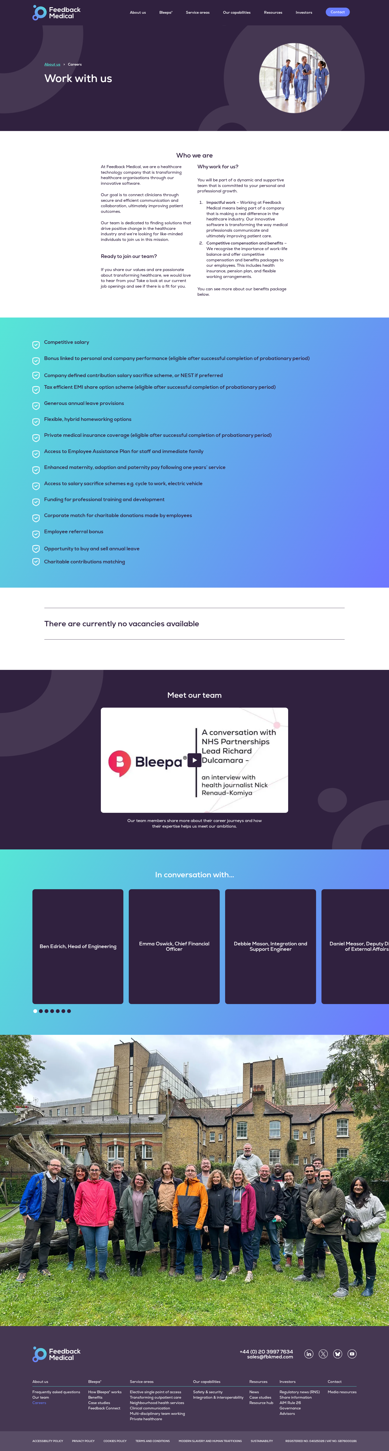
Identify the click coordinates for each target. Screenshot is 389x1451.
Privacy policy (83, 1441)
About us (138, 12)
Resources (273, 12)
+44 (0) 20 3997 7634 (266, 1351)
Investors (304, 12)
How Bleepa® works (105, 1392)
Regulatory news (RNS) (300, 1392)
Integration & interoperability (218, 1397)
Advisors (287, 1413)
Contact (338, 12)
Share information (296, 1397)
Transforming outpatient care (155, 1397)
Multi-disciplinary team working (157, 1413)
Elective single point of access (155, 1392)
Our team (40, 1397)
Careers (39, 1402)
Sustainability (262, 1441)
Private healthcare (146, 1419)
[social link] (308, 1353)
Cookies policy (115, 1441)
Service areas (198, 12)
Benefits (95, 1397)
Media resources (342, 1392)
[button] (35, 1011)
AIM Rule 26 (290, 1402)
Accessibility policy (47, 1441)
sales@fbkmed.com (270, 1356)
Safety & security (208, 1392)
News (254, 1392)
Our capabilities (237, 12)
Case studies (99, 1402)
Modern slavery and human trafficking (210, 1441)
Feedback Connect (104, 1408)
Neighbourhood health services (157, 1402)
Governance (290, 1408)
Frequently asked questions (56, 1392)
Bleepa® (165, 12)
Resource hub (261, 1402)
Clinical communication (150, 1408)
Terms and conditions (153, 1441)
